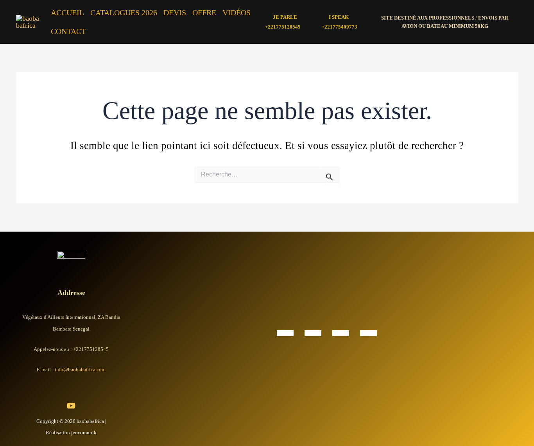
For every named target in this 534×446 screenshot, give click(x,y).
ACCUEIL (67, 12)
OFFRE (204, 12)
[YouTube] (71, 405)
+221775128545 (283, 27)
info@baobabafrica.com (80, 369)
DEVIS (174, 12)
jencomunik (84, 432)
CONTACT (68, 31)
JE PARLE (285, 17)
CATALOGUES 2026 (123, 12)
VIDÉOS (236, 12)
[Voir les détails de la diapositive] (285, 332)
